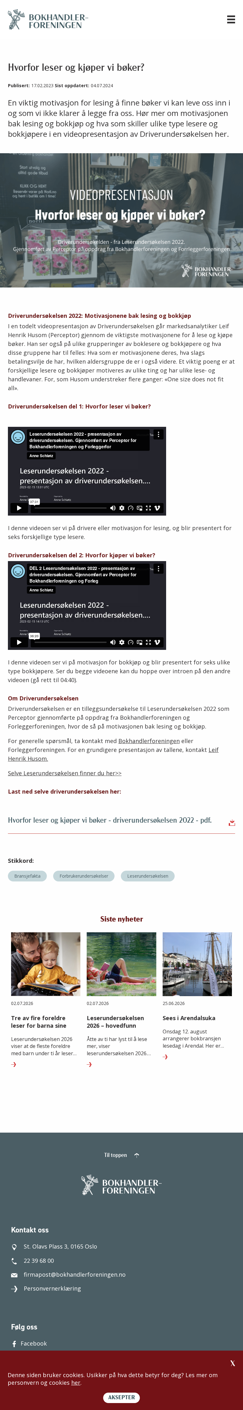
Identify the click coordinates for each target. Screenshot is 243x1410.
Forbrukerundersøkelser (83, 876)
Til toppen (116, 1156)
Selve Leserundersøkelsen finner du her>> (65, 773)
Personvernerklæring (52, 1288)
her (75, 1382)
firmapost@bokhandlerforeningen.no (75, 1274)
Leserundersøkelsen (147, 876)
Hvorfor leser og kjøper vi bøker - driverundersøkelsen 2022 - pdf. (110, 821)
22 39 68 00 (39, 1260)
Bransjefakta (27, 876)
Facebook (34, 1343)
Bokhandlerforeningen (149, 741)
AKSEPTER (121, 1398)
